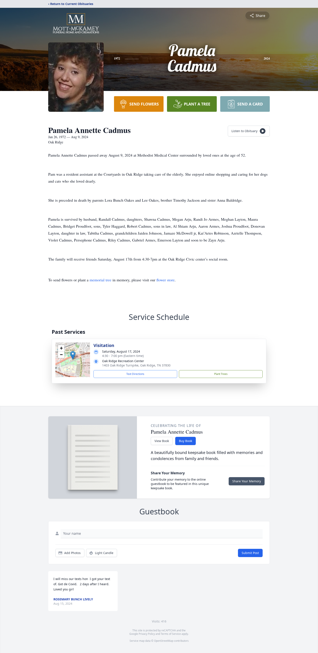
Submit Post (250, 553)
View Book (161, 441)
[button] (72, 355)
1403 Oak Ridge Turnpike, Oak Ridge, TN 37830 (136, 365)
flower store (165, 279)
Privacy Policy (147, 634)
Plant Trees (221, 374)
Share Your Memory (246, 481)
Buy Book (185, 441)
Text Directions (135, 374)
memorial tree (100, 279)
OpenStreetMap (163, 641)
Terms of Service (171, 634)
